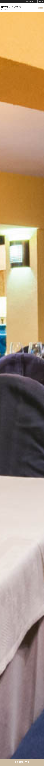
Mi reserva (29, 1)
